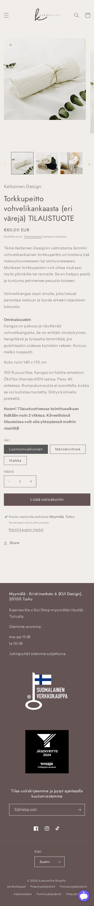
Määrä (9, 472)
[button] (6, 15)
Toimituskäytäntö (48, 894)
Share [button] (15, 543)
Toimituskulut (33, 236)
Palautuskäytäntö (42, 886)
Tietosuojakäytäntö (73, 886)
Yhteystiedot (75, 894)
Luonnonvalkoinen (26, 449)
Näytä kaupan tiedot (26, 529)
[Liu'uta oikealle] (89, 164)
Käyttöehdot (23, 894)
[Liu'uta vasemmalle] (5, 164)
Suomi (45, 862)
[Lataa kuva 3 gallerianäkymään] (71, 163)
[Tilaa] (79, 810)
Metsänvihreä (67, 449)
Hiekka (15, 460)
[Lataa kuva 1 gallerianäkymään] (22, 163)
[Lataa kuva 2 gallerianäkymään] (47, 163)
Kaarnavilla (46, 880)
